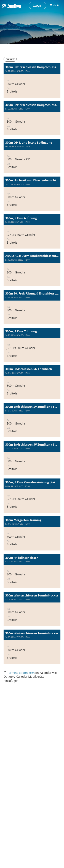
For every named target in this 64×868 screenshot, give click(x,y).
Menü (55, 5)
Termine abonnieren (21, 673)
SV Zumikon (11, 5)
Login (37, 5)
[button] (32, 80)
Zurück (10, 59)
